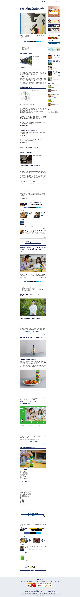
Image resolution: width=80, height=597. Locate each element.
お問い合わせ (42, 590)
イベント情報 (23, 581)
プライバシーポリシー (44, 591)
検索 (59, 1)
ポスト (33, 41)
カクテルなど (44, 581)
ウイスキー (36, 581)
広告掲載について (38, 590)
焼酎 (25, 226)
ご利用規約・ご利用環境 (28, 591)
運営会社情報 (49, 591)
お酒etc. (51, 581)
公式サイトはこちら (22, 199)
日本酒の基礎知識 (51, 112)
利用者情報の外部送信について (36, 591)
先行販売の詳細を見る (32, 515)
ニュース (24, 251)
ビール (27, 581)
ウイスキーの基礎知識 (54, 111)
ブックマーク (39, 41)
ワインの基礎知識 (56, 112)
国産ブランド (29, 226)
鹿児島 (32, 226)
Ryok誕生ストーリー (32, 333)
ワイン (33, 581)
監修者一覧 (53, 591)
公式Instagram (31, 439)
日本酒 (21, 251)
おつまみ (48, 581)
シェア (27, 41)
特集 (58, 581)
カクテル (50, 111)
